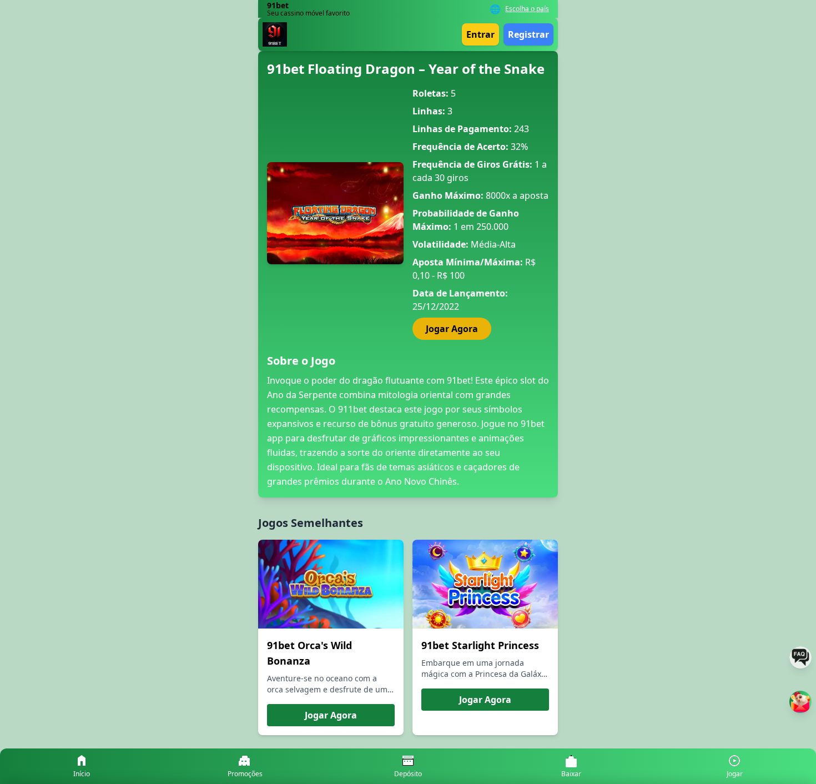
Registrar (528, 34)
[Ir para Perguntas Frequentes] (800, 657)
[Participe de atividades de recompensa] (800, 702)
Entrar (480, 34)
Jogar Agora (452, 329)
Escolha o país (527, 8)
